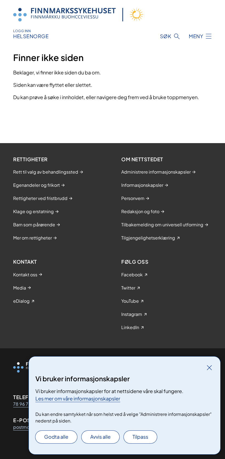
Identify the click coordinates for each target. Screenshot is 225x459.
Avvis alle (100, 436)
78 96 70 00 (26, 404)
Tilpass (140, 436)
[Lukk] (209, 367)
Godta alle (56, 436)
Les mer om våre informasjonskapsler (77, 398)
